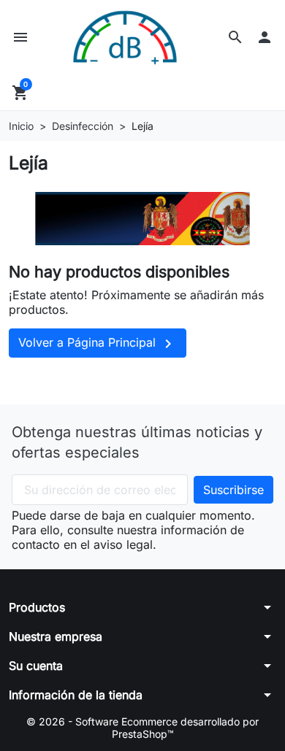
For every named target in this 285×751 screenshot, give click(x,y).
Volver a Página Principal (97, 344)
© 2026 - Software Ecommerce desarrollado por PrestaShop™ (142, 728)
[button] (235, 37)
